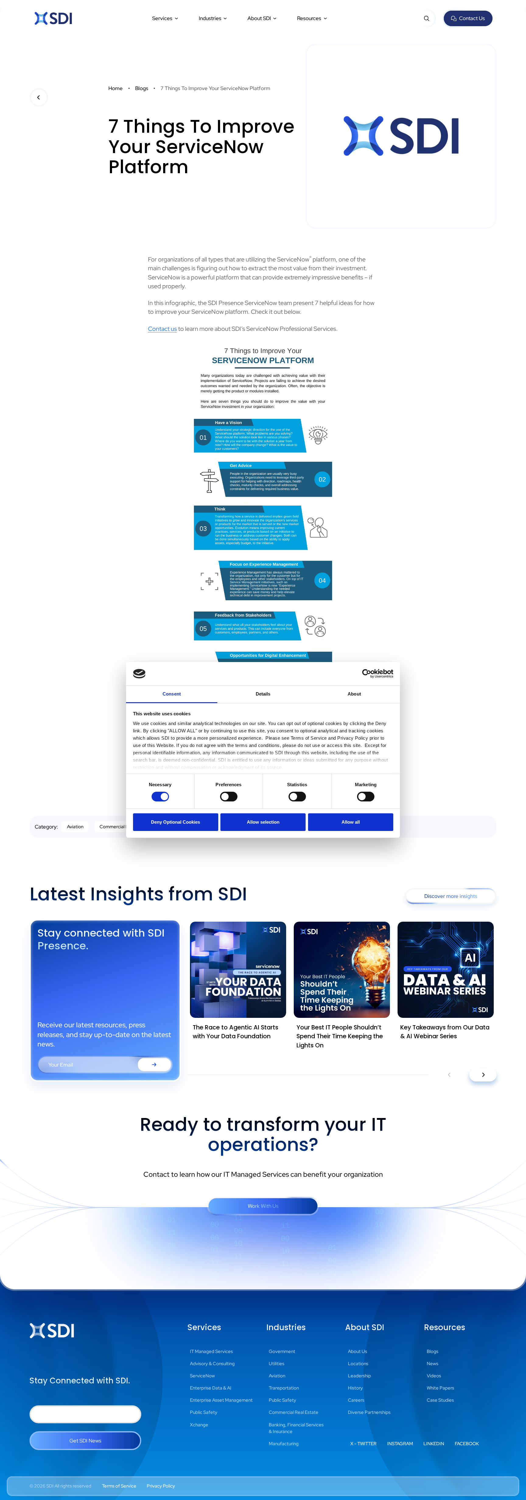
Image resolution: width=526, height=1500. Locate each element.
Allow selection (263, 822)
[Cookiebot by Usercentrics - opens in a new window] (366, 673)
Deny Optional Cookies (175, 822)
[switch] (228, 796)
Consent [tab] (172, 693)
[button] (165, 18)
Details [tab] (263, 693)
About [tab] (354, 693)
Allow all (351, 822)
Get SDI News (85, 1440)
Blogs (141, 88)
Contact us (162, 329)
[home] (53, 18)
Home (115, 88)
